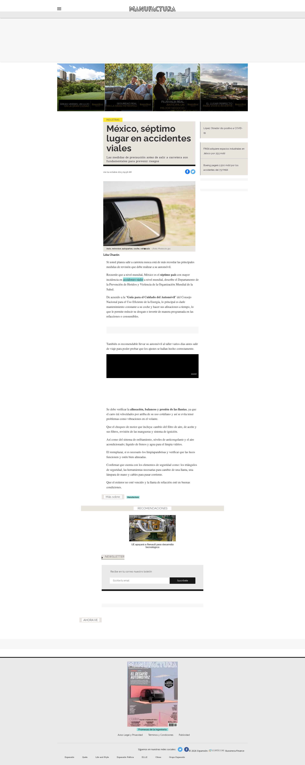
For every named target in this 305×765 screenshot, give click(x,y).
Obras (158, 757)
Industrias (112, 120)
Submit (182, 580)
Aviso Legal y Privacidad (130, 735)
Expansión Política (125, 757)
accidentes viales (133, 279)
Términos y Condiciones (160, 735)
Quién (85, 757)
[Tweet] (193, 171)
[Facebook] (187, 171)
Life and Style (102, 757)
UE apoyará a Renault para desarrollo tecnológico (152, 545)
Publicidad (184, 735)
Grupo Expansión (177, 757)
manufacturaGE (180, 749)
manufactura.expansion (186, 749)
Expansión (69, 757)
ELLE (144, 757)
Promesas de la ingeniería (152, 729)
